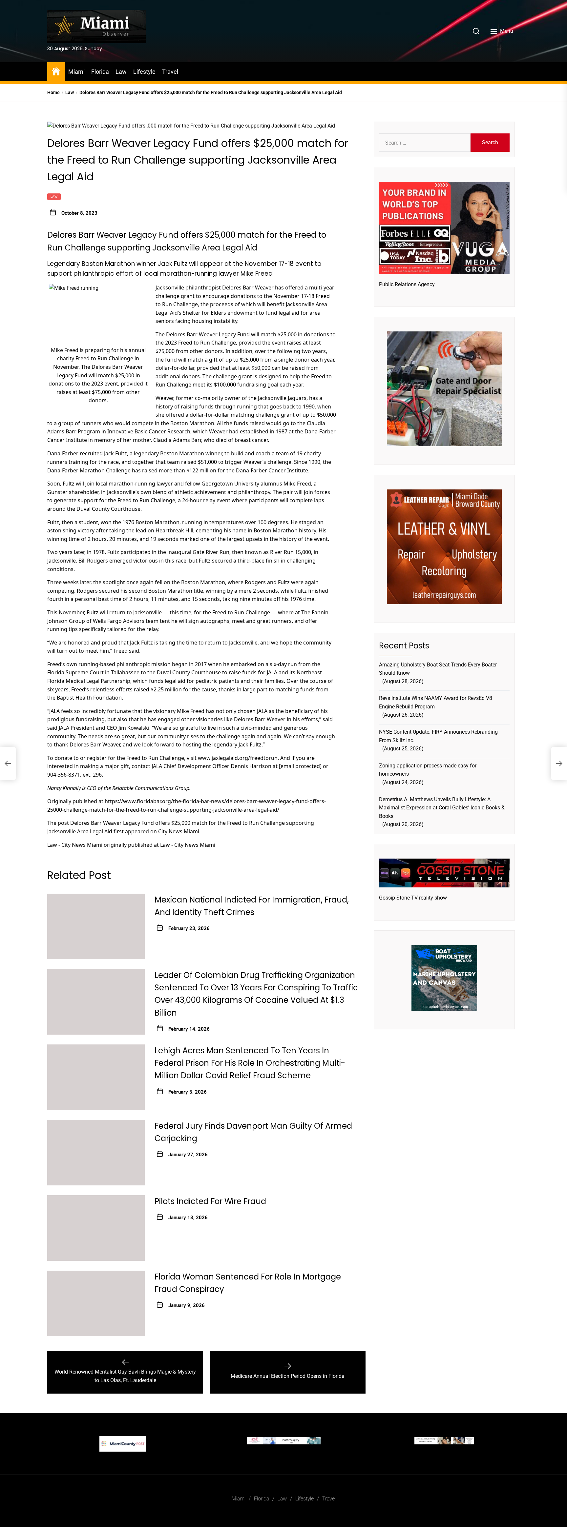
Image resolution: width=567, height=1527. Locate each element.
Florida (100, 71)
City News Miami (178, 831)
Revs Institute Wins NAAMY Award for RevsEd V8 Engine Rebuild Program (435, 702)
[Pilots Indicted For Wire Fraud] (96, 1228)
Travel (170, 71)
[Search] (476, 31)
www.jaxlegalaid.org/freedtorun (238, 757)
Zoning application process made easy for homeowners (427, 769)
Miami (76, 71)
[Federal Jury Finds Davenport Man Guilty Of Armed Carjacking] (96, 1152)
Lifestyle (144, 71)
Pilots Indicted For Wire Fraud (210, 1201)
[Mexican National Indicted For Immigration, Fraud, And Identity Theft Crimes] (96, 926)
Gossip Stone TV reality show (413, 897)
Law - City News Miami (74, 844)
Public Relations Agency (407, 284)
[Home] (56, 71)
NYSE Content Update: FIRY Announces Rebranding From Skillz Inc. (438, 735)
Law (121, 71)
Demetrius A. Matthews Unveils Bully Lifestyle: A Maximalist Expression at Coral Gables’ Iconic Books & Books (442, 807)
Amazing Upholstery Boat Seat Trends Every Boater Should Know (438, 668)
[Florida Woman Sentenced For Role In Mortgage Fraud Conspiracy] (96, 1303)
